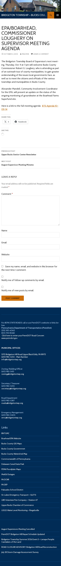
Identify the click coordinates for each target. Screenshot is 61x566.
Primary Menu (57, 15)
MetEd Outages (8, 474)
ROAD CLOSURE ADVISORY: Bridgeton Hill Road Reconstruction (29, 547)
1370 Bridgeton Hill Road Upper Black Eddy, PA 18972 (23, 354)
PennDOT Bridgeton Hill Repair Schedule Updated (23, 534)
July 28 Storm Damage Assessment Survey (20, 552)
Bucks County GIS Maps (11, 443)
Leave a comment (41, 54)
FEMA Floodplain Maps (11, 469)
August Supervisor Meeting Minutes (17, 163)
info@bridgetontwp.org (11, 359)
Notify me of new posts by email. (17, 290)
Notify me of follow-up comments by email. (22, 280)
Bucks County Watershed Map (14, 454)
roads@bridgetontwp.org (12, 403)
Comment (7, 194)
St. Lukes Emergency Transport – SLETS (18, 495)
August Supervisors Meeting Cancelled (18, 529)
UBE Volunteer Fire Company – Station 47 (19, 500)
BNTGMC (5, 433)
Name (4, 230)
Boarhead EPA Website (11, 438)
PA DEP (4, 484)
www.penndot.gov (9, 338)
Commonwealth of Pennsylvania (15, 459)
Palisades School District (12, 489)
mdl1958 (25, 54)
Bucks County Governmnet (13, 448)
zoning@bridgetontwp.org (12, 374)
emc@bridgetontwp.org (11, 417)
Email (4, 242)
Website (5, 254)
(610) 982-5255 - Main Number (14, 357)
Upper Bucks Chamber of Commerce (17, 505)
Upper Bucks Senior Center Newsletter (18, 153)
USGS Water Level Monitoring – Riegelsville (20, 510)
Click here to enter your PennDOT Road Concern (23, 335)
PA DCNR (5, 479)
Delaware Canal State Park (12, 464)
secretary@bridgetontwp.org (13, 388)
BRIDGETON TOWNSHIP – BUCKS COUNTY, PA (24, 15)
